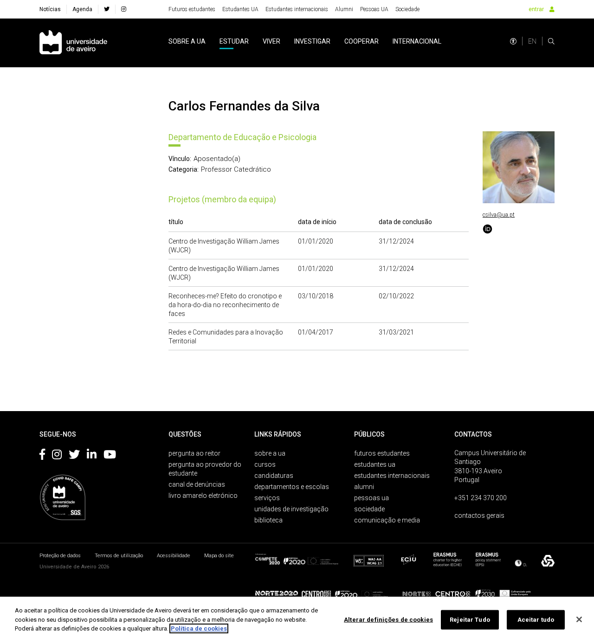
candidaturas (273, 475)
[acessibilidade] (513, 41)
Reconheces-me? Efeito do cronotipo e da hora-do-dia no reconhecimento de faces (225, 304)
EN (532, 41)
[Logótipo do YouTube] (109, 456)
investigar (312, 41)
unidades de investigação (291, 509)
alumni (364, 486)
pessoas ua (371, 498)
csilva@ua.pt (499, 215)
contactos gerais (479, 515)
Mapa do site (219, 556)
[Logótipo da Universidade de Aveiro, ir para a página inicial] (73, 43)
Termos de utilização (119, 556)
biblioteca (268, 520)
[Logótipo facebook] (42, 456)
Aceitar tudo (536, 619)
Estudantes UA (240, 9)
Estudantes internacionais (296, 9)
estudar (234, 41)
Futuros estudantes (191, 9)
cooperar (361, 41)
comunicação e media (387, 520)
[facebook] (107, 9)
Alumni (344, 9)
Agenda (82, 9)
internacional (417, 41)
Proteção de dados (60, 556)
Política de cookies (199, 628)
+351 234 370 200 (480, 498)
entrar (536, 9)
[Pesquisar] (551, 41)
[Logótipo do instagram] (57, 456)
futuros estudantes (382, 453)
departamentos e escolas (291, 486)
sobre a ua (187, 41)
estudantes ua (374, 464)
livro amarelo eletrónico (203, 495)
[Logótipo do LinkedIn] (92, 456)
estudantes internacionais (392, 475)
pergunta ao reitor (194, 453)
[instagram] (123, 9)
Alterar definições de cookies (388, 619)
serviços (267, 498)
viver (271, 41)
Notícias (50, 9)
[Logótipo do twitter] (74, 456)
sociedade (369, 509)
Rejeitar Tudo (470, 619)
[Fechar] (579, 619)
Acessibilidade (173, 556)
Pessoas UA (374, 9)
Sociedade (407, 9)
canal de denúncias (196, 484)
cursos (265, 464)
